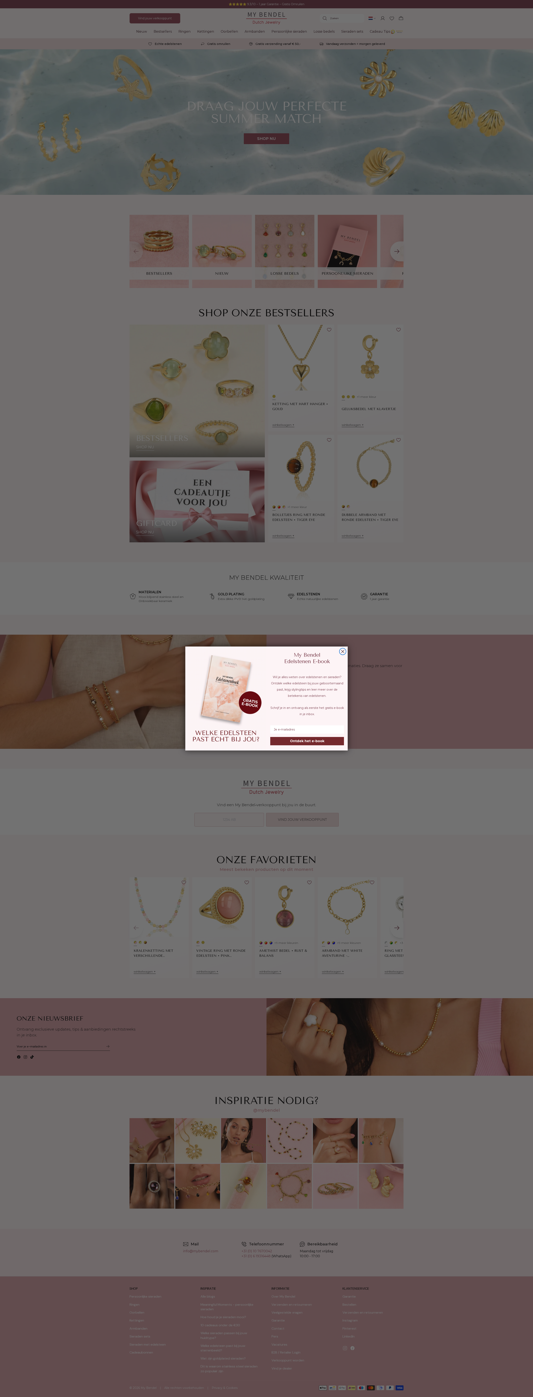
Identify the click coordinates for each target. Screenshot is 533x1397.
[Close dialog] (342, 651)
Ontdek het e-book (307, 741)
